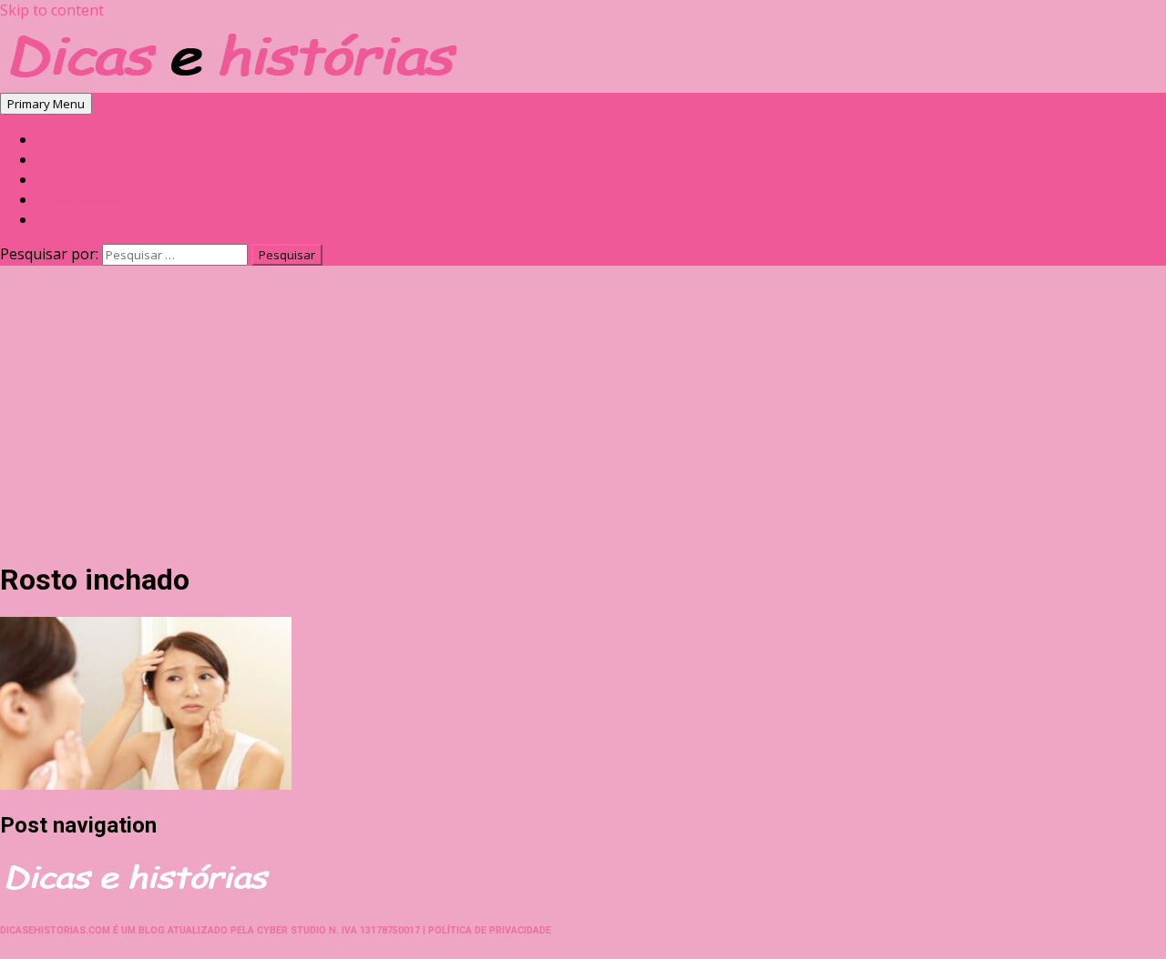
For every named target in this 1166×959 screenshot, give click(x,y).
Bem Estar (69, 159)
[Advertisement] (583, 415)
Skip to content (52, 10)
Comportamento (87, 199)
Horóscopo (71, 219)
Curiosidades (78, 139)
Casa (52, 179)
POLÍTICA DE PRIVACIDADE (489, 930)
